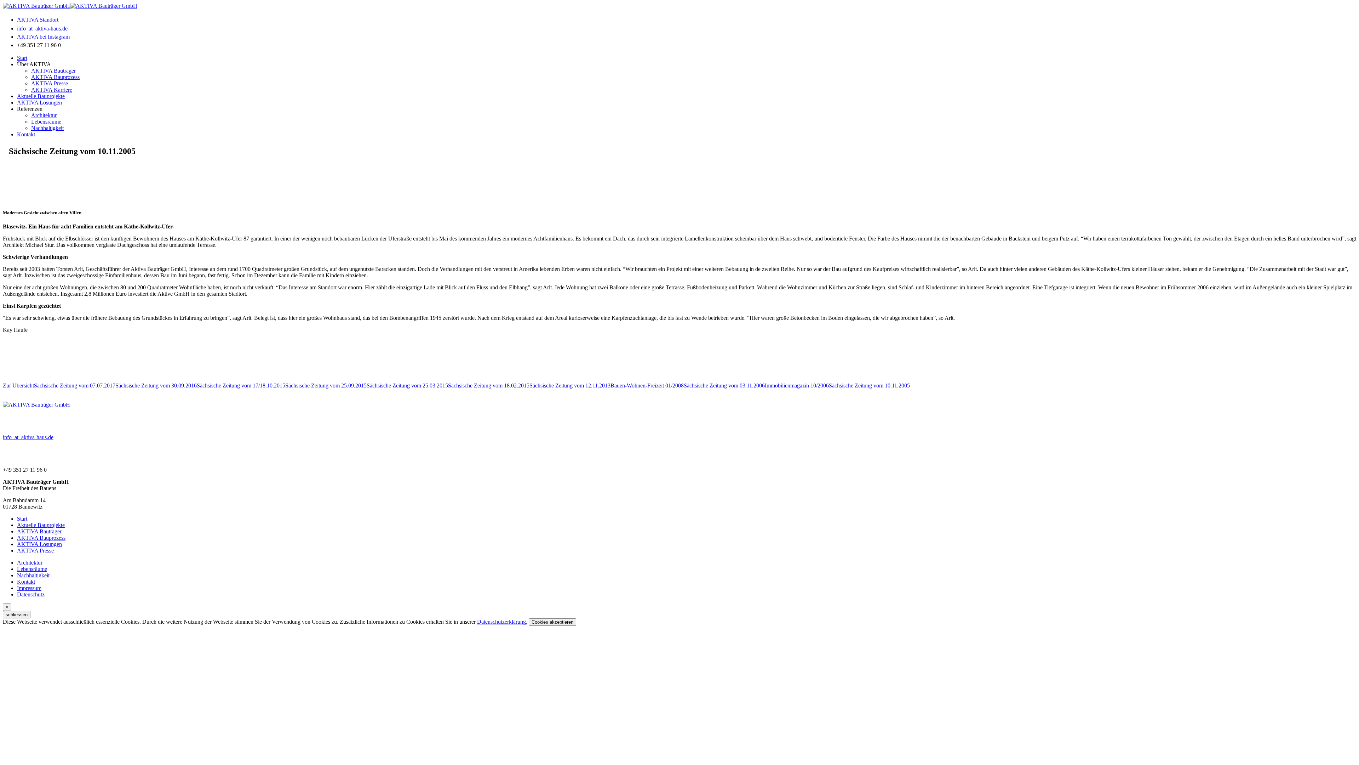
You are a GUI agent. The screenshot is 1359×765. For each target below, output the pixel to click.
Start (22, 58)
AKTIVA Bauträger (53, 71)
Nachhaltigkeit (47, 128)
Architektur (44, 115)
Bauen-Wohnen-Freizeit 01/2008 (647, 385)
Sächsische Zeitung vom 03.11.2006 (724, 385)
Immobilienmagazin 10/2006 (797, 385)
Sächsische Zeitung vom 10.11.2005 (869, 385)
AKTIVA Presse (49, 83)
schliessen (17, 614)
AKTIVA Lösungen (39, 103)
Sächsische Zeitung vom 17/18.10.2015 (241, 385)
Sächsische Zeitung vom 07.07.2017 (74, 385)
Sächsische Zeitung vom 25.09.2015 (326, 385)
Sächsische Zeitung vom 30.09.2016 (156, 385)
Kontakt (26, 134)
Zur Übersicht (18, 385)
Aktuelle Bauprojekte (41, 96)
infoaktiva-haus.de (28, 437)
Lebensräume (46, 122)
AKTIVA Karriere (51, 90)
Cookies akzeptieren (552, 622)
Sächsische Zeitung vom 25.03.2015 (407, 385)
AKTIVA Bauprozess (55, 77)
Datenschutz (31, 594)
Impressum (29, 588)
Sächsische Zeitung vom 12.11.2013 (569, 385)
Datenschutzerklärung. (502, 622)
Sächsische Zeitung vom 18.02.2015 (488, 385)
